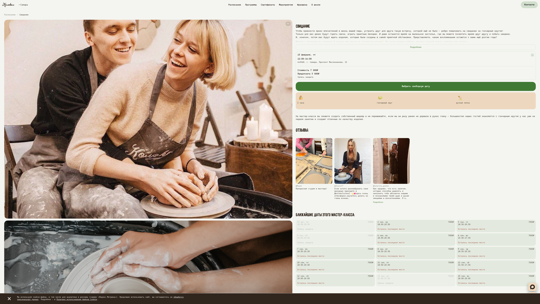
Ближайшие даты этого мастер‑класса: (325, 215)
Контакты (529, 5)
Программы (251, 5)
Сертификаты (268, 5)
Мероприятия (286, 5)
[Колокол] (8, 5)
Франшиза (302, 5)
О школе (315, 5)
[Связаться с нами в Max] (532, 287)
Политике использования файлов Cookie (77, 299)
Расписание (234, 5)
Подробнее (415, 47)
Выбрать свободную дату (416, 86)
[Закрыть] (9, 298)
